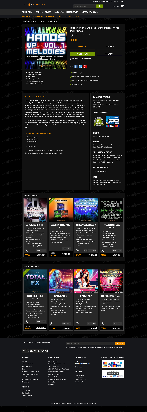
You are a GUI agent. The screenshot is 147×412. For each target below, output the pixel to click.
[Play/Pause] (26, 250)
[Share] (75, 66)
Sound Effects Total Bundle (35, 297)
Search (99, 6)
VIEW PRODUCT (41, 255)
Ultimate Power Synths (35, 224)
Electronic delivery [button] (85, 58)
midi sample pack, (116, 182)
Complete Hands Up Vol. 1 (111, 296)
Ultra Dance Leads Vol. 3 (86, 224)
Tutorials (59, 17)
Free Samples (26, 17)
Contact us (96, 2)
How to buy (75, 58)
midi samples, (106, 182)
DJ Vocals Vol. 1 (86, 296)
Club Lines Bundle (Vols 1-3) (60, 226)
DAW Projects (69, 17)
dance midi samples (99, 184)
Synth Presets (49, 17)
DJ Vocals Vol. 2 (60, 296)
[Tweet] (80, 66)
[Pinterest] (85, 66)
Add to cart (79, 53)
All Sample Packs (37, 17)
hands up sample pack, (112, 180)
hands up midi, (97, 182)
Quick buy (109, 53)
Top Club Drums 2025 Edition (111, 226)
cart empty (116, 6)
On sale (78, 17)
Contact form (78, 367)
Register (109, 2)
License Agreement (100, 171)
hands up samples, (99, 180)
